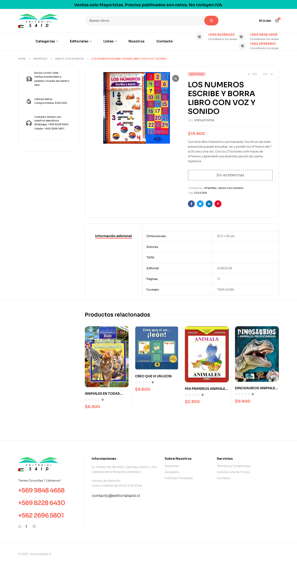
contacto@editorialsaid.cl (116, 495)
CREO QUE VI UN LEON (153, 376)
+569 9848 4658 (263, 35)
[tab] (113, 236)
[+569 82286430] (199, 37)
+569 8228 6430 (41, 503)
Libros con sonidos (69, 58)
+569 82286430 (221, 35)
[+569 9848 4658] (241, 37)
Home (22, 58)
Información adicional (113, 236)
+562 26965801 (263, 44)
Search (211, 20)
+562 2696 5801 (41, 515)
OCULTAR (200, 193)
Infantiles (40, 58)
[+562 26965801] (242, 46)
